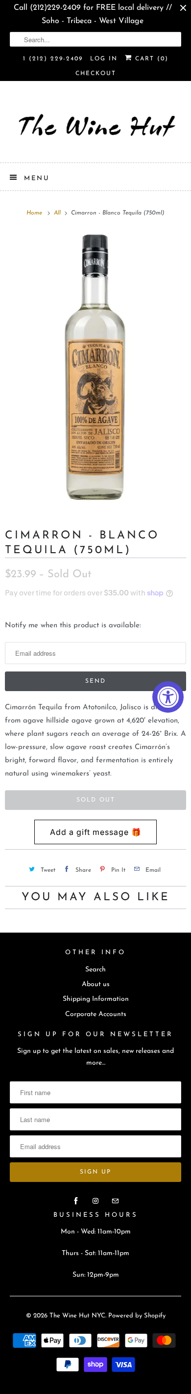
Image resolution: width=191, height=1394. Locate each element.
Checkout (95, 74)
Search (95, 969)
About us (96, 984)
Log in (104, 59)
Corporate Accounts (95, 1014)
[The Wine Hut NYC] (96, 125)
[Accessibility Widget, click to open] (168, 697)
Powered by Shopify (137, 1316)
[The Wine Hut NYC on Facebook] (76, 1201)
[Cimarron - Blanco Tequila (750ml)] (95, 369)
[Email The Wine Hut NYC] (115, 1201)
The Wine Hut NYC (77, 1316)
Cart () (150, 59)
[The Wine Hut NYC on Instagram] (95, 1201)
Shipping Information (96, 999)
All (58, 213)
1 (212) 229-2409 (53, 59)
